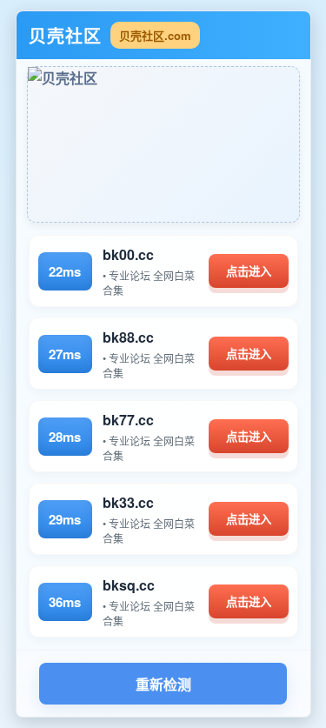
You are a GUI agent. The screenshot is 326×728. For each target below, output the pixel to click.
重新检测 (163, 685)
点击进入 (248, 271)
